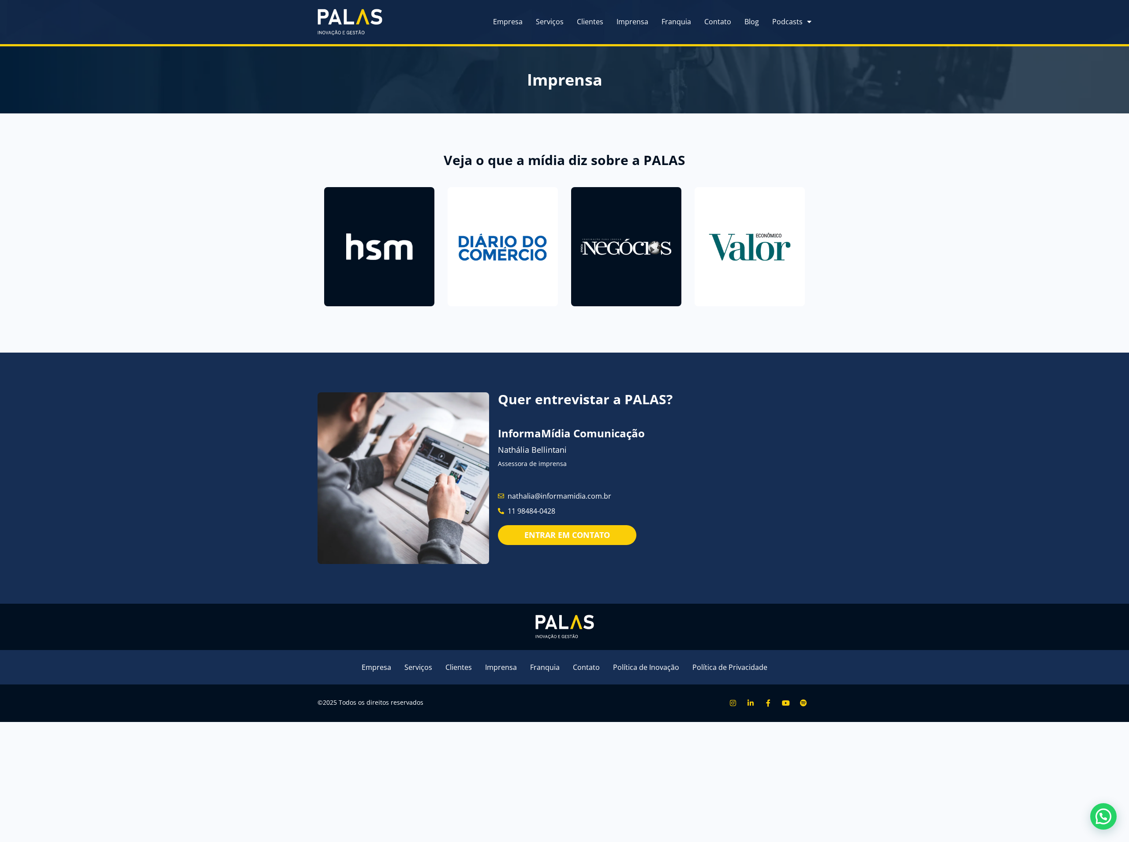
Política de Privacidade (729, 667)
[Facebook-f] (768, 703)
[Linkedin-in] (750, 703)
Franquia (676, 21)
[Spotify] (803, 703)
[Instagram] (732, 703)
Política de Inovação (646, 667)
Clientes (590, 21)
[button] (1103, 816)
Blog (751, 21)
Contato (717, 21)
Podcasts (787, 21)
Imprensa (632, 21)
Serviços (550, 21)
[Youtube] (786, 703)
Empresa (508, 21)
